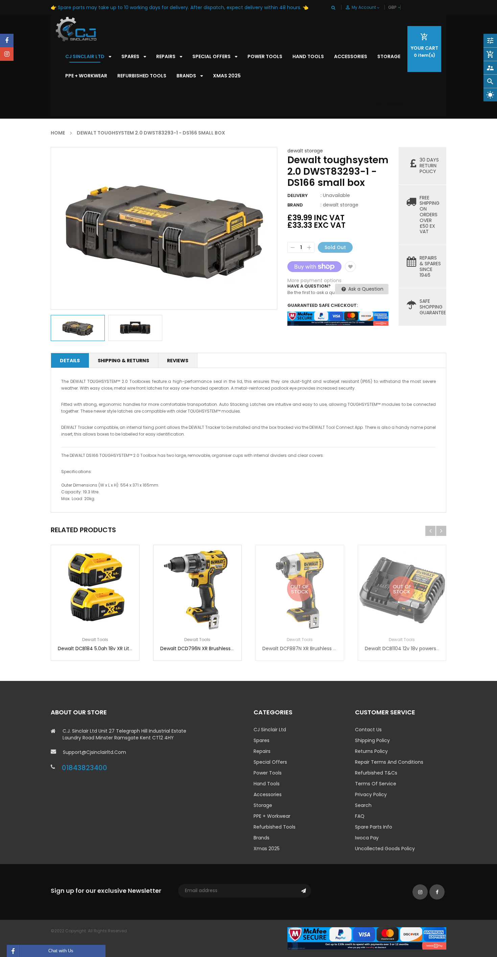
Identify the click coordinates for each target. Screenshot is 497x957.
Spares (261, 740)
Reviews (177, 360)
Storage (263, 805)
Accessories (268, 794)
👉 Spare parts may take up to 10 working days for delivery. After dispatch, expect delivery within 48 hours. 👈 (179, 7)
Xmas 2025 (267, 848)
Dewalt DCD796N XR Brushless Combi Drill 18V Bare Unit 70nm (232, 648)
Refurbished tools (274, 827)
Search (363, 805)
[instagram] (7, 54)
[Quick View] (115, 610)
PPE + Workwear (272, 816)
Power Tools (268, 772)
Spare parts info (373, 827)
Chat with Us (60, 950)
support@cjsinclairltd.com (94, 752)
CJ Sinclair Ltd (270, 729)
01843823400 (84, 767)
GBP (400, 7)
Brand (295, 205)
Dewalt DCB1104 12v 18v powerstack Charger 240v (422, 648)
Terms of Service (375, 783)
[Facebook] (7, 40)
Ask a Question (365, 289)
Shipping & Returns (123, 360)
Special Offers (270, 762)
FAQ (359, 816)
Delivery (297, 195)
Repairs (262, 751)
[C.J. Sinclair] (366, 938)
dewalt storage (305, 150)
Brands (261, 837)
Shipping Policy (372, 740)
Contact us (368, 729)
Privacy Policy (371, 794)
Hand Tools (267, 783)
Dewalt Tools (95, 639)
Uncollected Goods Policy (385, 848)
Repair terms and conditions (389, 762)
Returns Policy (371, 751)
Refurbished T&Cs (376, 772)
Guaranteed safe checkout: (322, 305)
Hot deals (388, 103)
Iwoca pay (367, 837)
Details (70, 360)
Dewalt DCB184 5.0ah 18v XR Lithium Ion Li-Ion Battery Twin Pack (132, 648)
